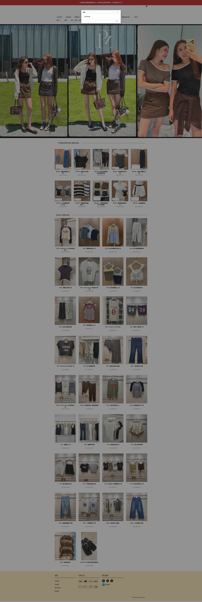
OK (116, 21)
